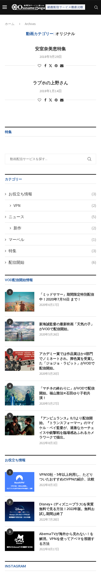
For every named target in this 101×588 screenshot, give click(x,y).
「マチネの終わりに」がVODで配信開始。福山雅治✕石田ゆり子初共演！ (67, 393)
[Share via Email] (61, 65)
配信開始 (52, 262)
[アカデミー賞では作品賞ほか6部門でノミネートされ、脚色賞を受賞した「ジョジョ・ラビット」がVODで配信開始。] (19, 361)
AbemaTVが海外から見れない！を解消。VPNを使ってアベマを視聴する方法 (66, 538)
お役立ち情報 (52, 193)
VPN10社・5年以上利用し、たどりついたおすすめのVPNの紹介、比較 (66, 476)
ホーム (9, 24)
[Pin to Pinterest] (56, 65)
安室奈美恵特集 (50, 48)
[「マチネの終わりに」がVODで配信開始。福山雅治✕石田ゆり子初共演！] (19, 395)
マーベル (52, 239)
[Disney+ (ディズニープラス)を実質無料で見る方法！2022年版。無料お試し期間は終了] (19, 511)
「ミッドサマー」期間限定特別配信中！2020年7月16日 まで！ (66, 296)
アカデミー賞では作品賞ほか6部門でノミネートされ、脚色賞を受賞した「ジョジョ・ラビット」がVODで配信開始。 (67, 360)
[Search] (96, 7)
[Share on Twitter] (50, 65)
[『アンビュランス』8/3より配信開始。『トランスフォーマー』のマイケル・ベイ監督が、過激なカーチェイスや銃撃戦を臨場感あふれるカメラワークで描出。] (19, 425)
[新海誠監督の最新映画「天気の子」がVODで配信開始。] (19, 331)
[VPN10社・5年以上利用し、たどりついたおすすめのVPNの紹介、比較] (19, 482)
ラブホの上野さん (50, 82)
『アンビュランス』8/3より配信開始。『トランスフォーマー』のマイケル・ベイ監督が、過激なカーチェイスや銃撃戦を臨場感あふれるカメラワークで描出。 (66, 427)
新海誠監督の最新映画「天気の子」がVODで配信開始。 (66, 326)
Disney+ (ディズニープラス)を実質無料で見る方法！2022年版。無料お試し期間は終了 (67, 509)
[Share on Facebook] (45, 65)
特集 (52, 250)
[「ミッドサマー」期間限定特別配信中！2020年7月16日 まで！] (19, 302)
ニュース (52, 216)
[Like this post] (39, 65)
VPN (54, 205)
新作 (54, 227)
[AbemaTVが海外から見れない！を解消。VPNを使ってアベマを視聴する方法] (19, 541)
